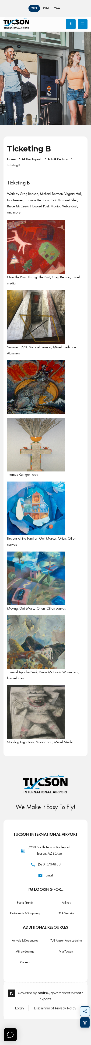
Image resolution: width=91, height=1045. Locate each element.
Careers (25, 962)
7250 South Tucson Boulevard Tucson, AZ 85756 (49, 850)
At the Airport (31, 159)
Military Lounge (24, 951)
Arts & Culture (57, 159)
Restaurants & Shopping (24, 913)
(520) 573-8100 (49, 864)
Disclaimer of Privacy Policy (55, 1008)
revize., (44, 993)
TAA (57, 8)
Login (19, 1008)
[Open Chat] (10, 1034)
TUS (34, 8)
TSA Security (66, 913)
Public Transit (24, 902)
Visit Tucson (66, 951)
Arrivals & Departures (25, 940)
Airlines (66, 902)
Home (11, 159)
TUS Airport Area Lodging (66, 940)
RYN (46, 8)
